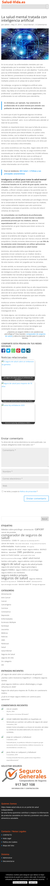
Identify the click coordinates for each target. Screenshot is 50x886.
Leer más (33, 882)
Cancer (4, 601)
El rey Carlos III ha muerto (38, 543)
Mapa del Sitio (8, 845)
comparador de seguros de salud (21, 536)
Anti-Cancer (5, 597)
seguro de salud (10, 564)
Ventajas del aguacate (38, 584)
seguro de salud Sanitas (10, 567)
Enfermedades (7, 619)
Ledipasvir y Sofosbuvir (22, 737)
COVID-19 (15, 540)
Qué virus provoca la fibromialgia (11, 558)
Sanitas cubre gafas (9, 561)
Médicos (4, 552)
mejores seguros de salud (11, 549)
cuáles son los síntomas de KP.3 (29, 540)
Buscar (44, 519)
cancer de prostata (8, 532)
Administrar (7, 858)
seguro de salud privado (31, 564)
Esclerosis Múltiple (8, 622)
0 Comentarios (41, 24)
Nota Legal (7, 838)
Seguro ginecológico (29, 567)
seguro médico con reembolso (13, 572)
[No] (47, 879)
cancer (39, 529)
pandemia (28, 552)
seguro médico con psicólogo (27, 570)
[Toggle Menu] (47, 6)
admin (6, 24)
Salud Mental (28, 24)
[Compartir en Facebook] (3, 351)
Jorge (8, 737)
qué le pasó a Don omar (27, 555)
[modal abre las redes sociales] (28, 351)
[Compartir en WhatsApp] (13, 351)
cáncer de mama (7, 543)
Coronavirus (6, 540)
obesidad (12, 552)
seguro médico (8, 569)
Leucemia (5, 629)
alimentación (29, 529)
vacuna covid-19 (25, 584)
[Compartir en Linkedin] (23, 351)
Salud (3, 647)
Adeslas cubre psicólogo (12, 529)
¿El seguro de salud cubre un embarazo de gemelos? (21, 674)
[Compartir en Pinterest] (18, 351)
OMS (19, 552)
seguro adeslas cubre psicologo (30, 561)
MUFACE (43, 549)
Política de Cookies (10, 842)
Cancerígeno (6, 604)
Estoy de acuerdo (20, 882)
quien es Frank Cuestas (10, 555)
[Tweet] (8, 351)
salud (25, 558)
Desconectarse (8, 861)
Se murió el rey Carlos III (8, 581)
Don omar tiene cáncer (22, 543)
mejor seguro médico (30, 549)
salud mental (34, 558)
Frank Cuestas (20, 546)
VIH (2, 665)
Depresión (5, 615)
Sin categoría (6, 661)
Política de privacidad (28, 491)
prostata (38, 552)
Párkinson (5, 643)
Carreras (4, 608)
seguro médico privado (14, 575)
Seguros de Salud (8, 654)
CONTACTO (7, 835)
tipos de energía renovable (9, 584)
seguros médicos (35, 579)
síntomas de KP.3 (37, 581)
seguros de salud (14, 578)
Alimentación (6, 594)
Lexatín (15, 709)
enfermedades (7, 546)
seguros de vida (7, 658)
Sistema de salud (23, 581)
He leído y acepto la (21, 491)
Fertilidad (5, 626)
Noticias (4, 636)
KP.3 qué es (30, 546)
